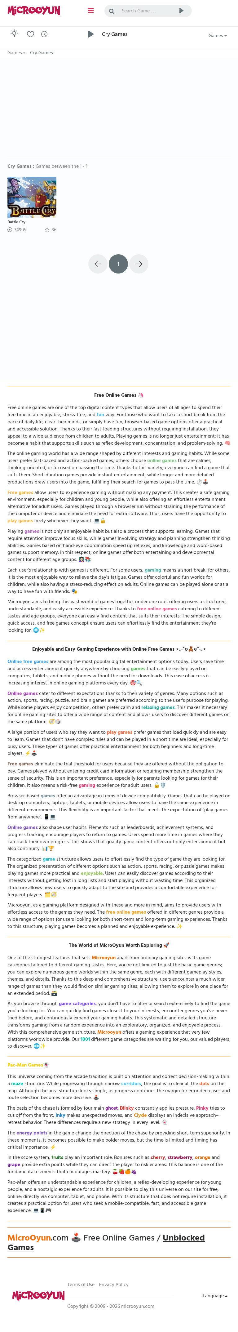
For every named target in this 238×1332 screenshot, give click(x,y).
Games (216, 36)
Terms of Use (81, 1285)
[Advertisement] (119, 110)
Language (214, 1296)
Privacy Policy (114, 1285)
